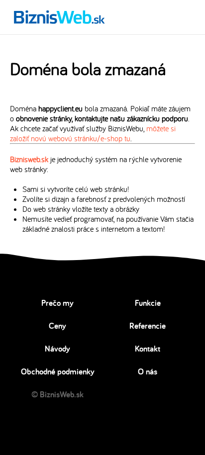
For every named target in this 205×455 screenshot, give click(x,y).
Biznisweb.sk (29, 159)
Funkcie (148, 302)
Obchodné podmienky (58, 371)
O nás (147, 371)
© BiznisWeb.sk (57, 394)
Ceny (57, 325)
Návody (57, 348)
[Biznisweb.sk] (59, 17)
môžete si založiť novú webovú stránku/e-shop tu (93, 133)
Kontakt (147, 348)
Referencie (147, 325)
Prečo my (57, 302)
